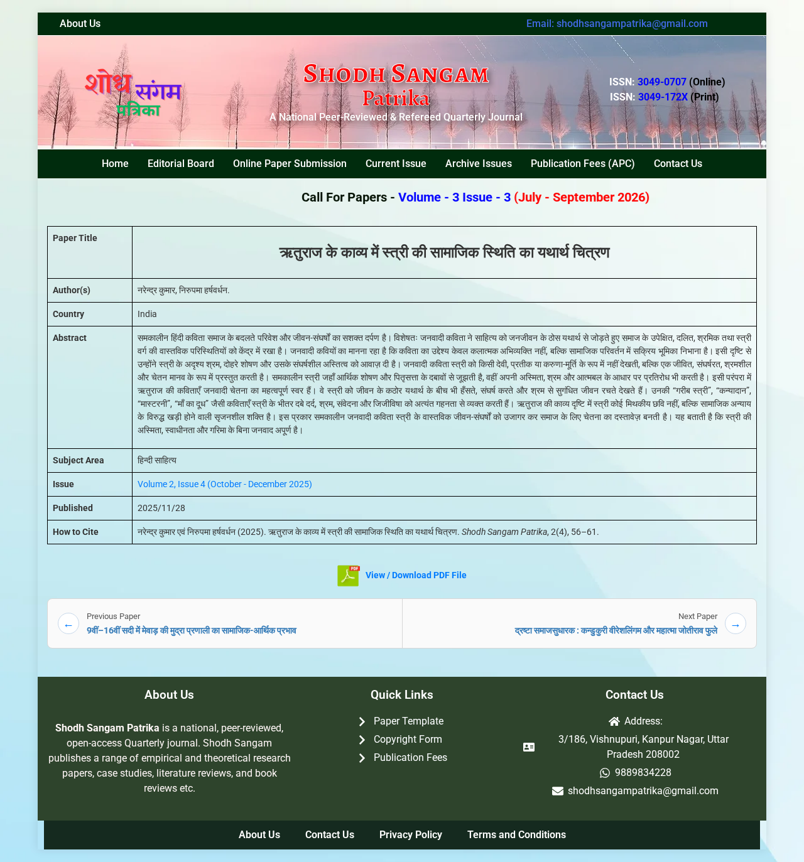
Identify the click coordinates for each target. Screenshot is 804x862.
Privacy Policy (410, 835)
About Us (80, 24)
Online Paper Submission (290, 164)
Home (115, 164)
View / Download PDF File (415, 575)
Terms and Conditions (516, 835)
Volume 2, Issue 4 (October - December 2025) (225, 484)
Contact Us (678, 164)
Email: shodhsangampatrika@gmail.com (617, 24)
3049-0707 (681, 82)
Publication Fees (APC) (583, 164)
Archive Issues (478, 164)
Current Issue (396, 164)
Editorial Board (181, 164)
